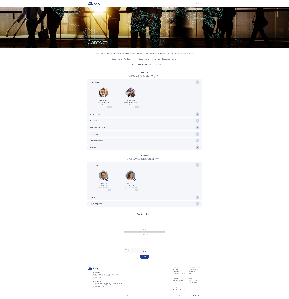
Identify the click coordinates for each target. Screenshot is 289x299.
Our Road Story (177, 275)
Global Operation (177, 282)
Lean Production (193, 280)
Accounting (94, 134)
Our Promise (176, 271)
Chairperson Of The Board (179, 273)
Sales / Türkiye (95, 114)
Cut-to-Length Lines (193, 269)
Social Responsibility (178, 280)
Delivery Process (193, 282)
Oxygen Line (192, 277)
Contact (175, 287)
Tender (174, 286)
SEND (144, 256)
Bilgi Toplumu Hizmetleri (179, 289)
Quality (190, 278)
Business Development (98, 127)
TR (198, 3)
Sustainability (176, 278)
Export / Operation (96, 204)
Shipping (93, 147)
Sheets (190, 275)
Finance (92, 197)
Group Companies (177, 277)
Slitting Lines (192, 271)
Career (174, 284)
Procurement (94, 121)
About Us (175, 269)
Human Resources (96, 141)
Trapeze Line (192, 273)
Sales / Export (95, 82)
